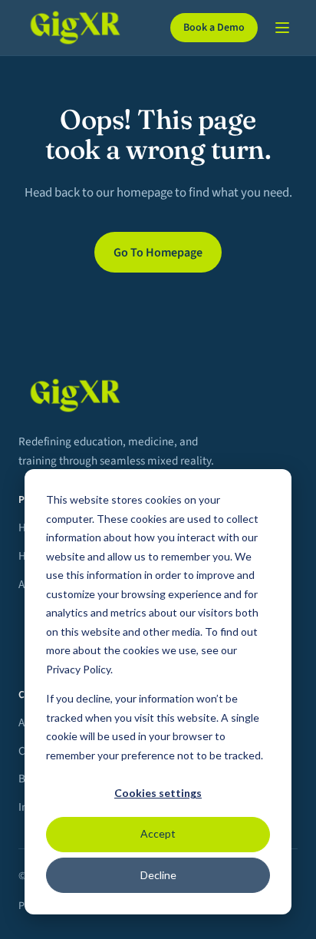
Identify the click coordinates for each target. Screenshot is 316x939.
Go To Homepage (158, 252)
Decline (158, 874)
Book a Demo (214, 27)
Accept (158, 833)
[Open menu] (282, 27)
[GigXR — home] (85, 27)
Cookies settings (158, 792)
